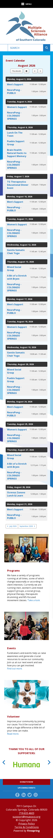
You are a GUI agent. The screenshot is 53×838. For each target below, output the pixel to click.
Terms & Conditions (26, 827)
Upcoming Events (26, 788)
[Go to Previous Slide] (4, 762)
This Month (16, 71)
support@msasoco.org (26, 816)
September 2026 (26, 526)
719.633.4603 (26, 813)
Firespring (33, 830)
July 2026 (13, 526)
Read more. (13, 733)
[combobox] (25, 47)
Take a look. (33, 600)
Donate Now (26, 782)
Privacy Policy (26, 823)
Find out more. (14, 668)
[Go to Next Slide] (49, 762)
